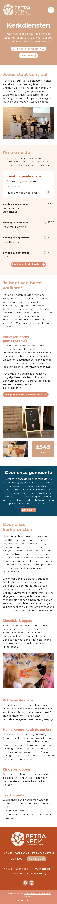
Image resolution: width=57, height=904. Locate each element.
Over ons (22, 853)
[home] (18, 9)
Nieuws (8, 869)
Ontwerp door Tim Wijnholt (28, 900)
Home (7, 853)
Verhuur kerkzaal (41, 869)
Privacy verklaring (36, 873)
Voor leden (22, 869)
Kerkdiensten (43, 853)
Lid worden (17, 873)
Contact (17, 858)
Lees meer (28, 509)
